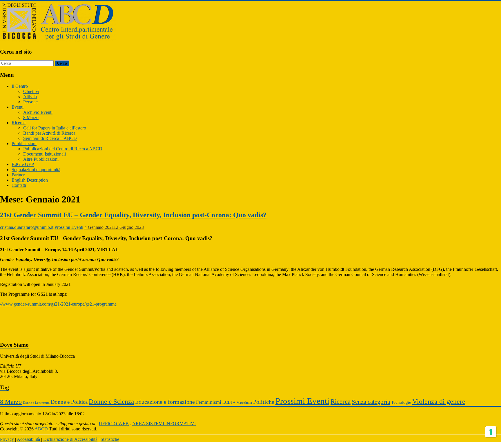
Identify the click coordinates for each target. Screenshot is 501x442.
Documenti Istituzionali (44, 153)
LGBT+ (228, 402)
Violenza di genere (438, 401)
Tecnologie (401, 402)
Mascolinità (244, 402)
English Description (30, 180)
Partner (18, 174)
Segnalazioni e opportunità (36, 169)
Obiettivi (31, 91)
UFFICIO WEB (114, 423)
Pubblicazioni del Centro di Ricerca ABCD (62, 148)
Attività (30, 96)
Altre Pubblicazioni (41, 159)
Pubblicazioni (24, 143)
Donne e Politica (69, 402)
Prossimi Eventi (69, 227)
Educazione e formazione (165, 402)
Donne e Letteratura (36, 402)
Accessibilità (29, 439)
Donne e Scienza (111, 401)
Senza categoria (371, 401)
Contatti (19, 185)
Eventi (17, 107)
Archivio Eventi (37, 112)
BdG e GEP (23, 164)
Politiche (263, 402)
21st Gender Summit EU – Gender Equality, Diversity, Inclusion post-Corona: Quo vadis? (133, 215)
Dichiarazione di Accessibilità (70, 439)
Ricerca (19, 122)
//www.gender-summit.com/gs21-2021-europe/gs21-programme (58, 304)
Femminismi (208, 402)
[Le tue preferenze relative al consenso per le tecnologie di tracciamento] (490, 431)
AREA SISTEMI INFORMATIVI (164, 423)
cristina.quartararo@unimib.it (26, 227)
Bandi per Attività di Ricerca (49, 133)
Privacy (7, 439)
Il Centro (20, 86)
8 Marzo (31, 117)
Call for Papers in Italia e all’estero (54, 127)
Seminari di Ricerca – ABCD (50, 138)
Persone (30, 101)
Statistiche (110, 439)
